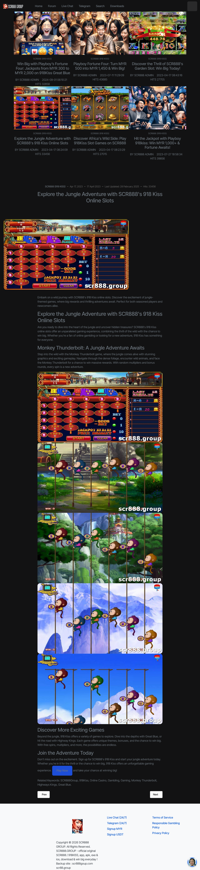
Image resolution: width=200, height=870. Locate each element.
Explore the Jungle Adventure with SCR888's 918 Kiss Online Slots (42, 140)
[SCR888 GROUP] (13, 6)
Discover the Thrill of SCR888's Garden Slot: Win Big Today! (157, 66)
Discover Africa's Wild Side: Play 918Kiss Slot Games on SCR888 (100, 140)
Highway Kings (67, 740)
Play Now (62, 770)
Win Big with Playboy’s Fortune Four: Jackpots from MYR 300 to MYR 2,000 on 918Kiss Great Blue (42, 68)
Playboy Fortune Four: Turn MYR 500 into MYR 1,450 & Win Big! (100, 66)
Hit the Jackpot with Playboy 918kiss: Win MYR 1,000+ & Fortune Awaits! (157, 143)
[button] (192, 6)
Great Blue (151, 736)
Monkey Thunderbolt (82, 354)
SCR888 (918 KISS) (42, 59)
